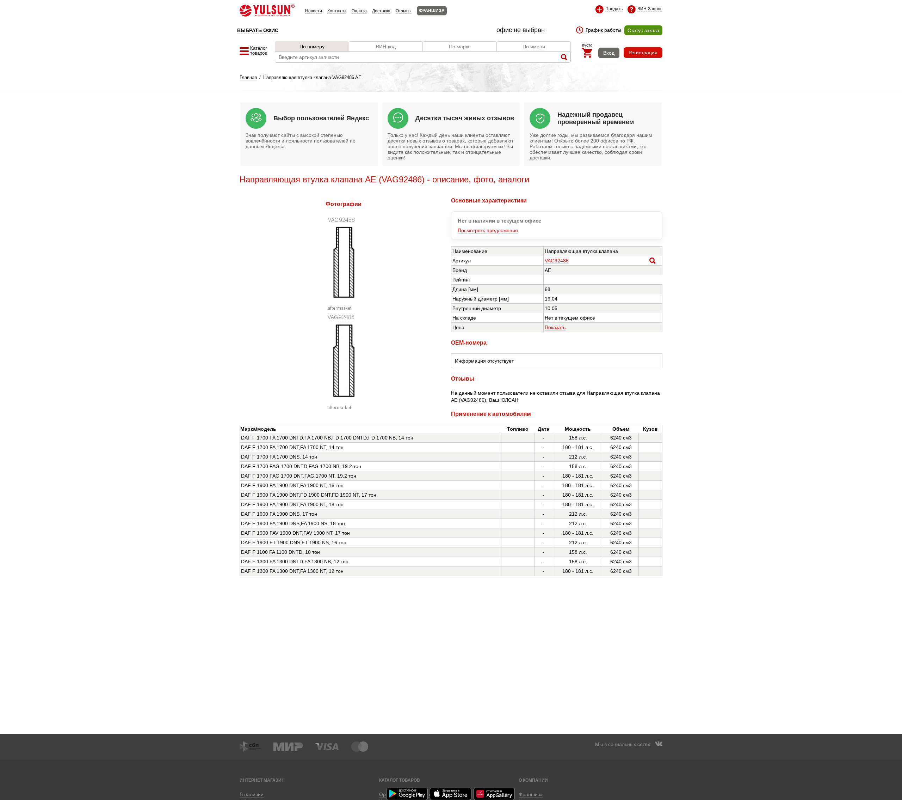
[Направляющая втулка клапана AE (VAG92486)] (344, 308)
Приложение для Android (407, 794)
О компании (533, 780)
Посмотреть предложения (488, 230)
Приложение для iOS (451, 794)
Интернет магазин (262, 780)
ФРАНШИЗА (432, 10)
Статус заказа (643, 30)
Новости (313, 10)
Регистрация (643, 52)
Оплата (359, 10)
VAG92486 (557, 260)
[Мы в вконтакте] (658, 745)
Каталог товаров (399, 780)
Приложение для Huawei (495, 794)
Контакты (336, 10)
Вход (608, 53)
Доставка (381, 10)
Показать (555, 327)
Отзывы (404, 10)
